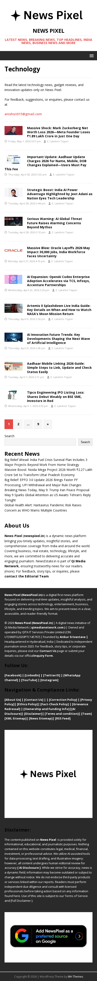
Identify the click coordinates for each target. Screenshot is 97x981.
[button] (91, 55)
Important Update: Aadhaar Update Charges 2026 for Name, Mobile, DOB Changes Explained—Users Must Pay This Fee (45, 163)
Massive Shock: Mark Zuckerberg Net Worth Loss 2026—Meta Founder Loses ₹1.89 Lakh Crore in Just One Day (58, 132)
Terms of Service (76, 896)
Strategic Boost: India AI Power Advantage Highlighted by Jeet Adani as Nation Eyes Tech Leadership (59, 194)
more (9, 571)
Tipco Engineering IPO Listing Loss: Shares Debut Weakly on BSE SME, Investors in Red (55, 396)
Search (9, 436)
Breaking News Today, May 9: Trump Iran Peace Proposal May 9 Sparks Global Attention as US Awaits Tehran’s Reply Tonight (48, 495)
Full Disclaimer (21, 901)
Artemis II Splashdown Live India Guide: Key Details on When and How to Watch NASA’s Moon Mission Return (59, 310)
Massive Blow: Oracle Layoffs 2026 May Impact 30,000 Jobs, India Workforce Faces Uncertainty (58, 252)
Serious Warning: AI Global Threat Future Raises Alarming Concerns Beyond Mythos (54, 223)
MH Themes (75, 977)
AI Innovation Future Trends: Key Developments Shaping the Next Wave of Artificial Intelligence (58, 338)
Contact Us (47, 651)
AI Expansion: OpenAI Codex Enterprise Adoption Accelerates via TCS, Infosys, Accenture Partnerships (58, 281)
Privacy (86, 700)
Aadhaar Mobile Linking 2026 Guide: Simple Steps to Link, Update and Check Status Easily (59, 367)
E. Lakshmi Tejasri (58, 141)
